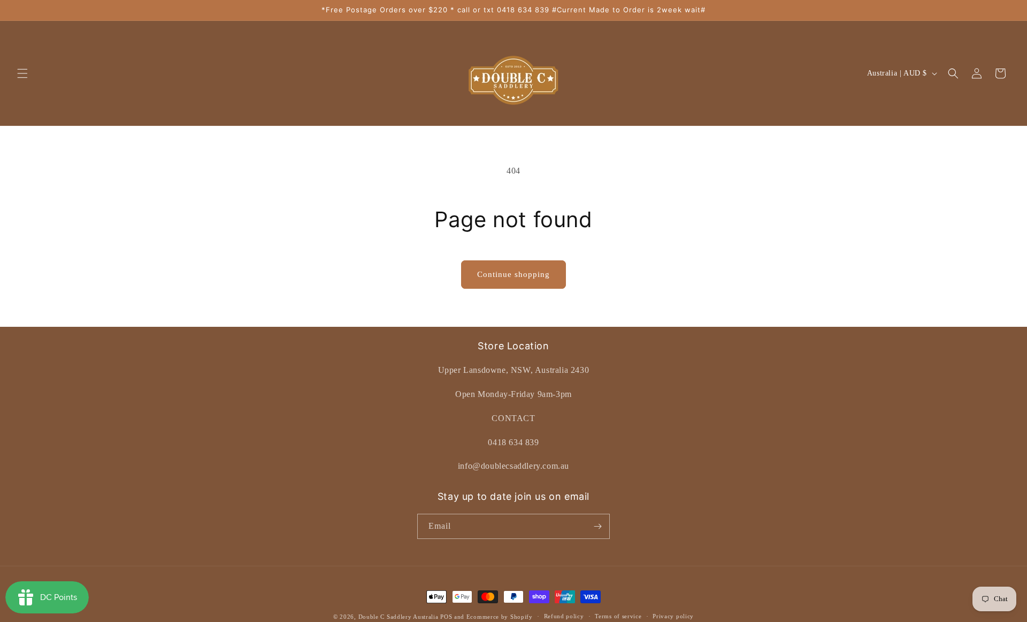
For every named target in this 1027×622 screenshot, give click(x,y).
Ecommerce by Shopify (499, 616)
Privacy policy (673, 616)
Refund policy (564, 616)
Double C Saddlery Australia (398, 616)
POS (446, 616)
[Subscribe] (597, 526)
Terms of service (618, 616)
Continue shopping (513, 274)
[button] (22, 73)
